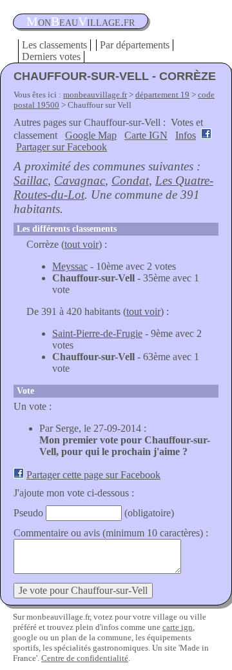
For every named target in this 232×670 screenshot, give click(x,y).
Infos (185, 135)
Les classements (54, 44)
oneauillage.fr (80, 21)
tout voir (81, 244)
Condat (130, 180)
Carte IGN (146, 135)
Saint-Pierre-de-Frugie (97, 333)
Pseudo (28, 512)
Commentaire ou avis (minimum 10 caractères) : (111, 532)
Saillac (31, 180)
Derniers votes (51, 56)
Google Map (91, 135)
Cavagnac (79, 180)
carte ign (177, 627)
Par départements (134, 44)
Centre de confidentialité (84, 658)
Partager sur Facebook (61, 146)
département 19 (162, 94)
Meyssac (70, 266)
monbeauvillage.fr (95, 94)
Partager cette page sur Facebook (93, 474)
